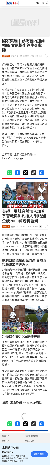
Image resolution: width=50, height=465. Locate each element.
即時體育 (6, 56)
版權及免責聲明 (31, 436)
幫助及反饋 (29, 441)
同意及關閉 (39, 454)
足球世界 (6, 227)
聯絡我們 (5, 436)
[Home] (12, 3)
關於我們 (5, 441)
